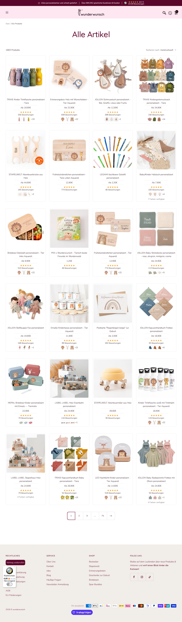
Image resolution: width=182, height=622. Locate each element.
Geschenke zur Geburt (99, 575)
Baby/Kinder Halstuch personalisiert (156, 174)
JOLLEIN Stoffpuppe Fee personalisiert (26, 327)
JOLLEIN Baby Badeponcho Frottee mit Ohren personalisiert (156, 479)
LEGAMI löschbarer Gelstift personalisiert (113, 176)
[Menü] (14, 567)
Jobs (48, 570)
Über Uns (50, 561)
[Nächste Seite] (111, 516)
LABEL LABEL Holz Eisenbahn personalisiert (69, 404)
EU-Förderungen (13, 595)
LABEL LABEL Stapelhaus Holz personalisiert (26, 479)
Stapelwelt (94, 566)
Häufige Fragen (53, 579)
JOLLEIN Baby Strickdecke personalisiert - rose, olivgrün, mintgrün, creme (156, 254)
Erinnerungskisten (97, 570)
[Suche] (164, 12)
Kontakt (50, 566)
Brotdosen (94, 579)
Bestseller (93, 561)
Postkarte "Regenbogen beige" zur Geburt (113, 329)
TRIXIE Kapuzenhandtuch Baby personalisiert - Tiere (69, 479)
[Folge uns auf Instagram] (142, 577)
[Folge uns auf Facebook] (134, 577)
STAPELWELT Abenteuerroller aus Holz (112, 402)
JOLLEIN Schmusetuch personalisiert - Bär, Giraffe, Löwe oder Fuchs (113, 101)
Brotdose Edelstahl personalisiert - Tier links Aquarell (26, 254)
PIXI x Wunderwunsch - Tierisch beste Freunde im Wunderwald (69, 254)
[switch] (9, 584)
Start (8, 23)
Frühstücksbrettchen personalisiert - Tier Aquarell (113, 254)
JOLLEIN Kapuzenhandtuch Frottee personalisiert (156, 329)
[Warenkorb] (175, 12)
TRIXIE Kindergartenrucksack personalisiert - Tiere (156, 101)
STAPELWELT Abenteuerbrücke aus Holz (26, 176)
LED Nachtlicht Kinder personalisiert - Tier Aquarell (112, 479)
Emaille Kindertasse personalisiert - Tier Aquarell (69, 329)
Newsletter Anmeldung (57, 584)
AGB (8, 590)
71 (103, 516)
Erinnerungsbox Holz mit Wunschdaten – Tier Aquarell (69, 101)
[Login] (169, 12)
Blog (48, 575)
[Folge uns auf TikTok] (150, 577)
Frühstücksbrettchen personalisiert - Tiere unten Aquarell (69, 176)
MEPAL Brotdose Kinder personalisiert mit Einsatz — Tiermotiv (26, 404)
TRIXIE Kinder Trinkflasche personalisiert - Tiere (26, 101)
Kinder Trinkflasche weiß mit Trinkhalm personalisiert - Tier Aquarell (156, 404)
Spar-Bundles (95, 584)
